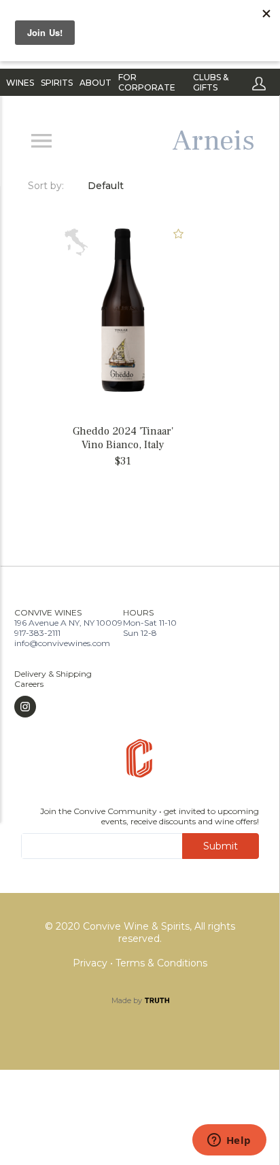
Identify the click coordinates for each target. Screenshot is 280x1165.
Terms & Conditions (161, 963)
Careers (28, 684)
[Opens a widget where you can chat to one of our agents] (229, 1141)
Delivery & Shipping (53, 674)
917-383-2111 (37, 633)
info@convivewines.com (62, 643)
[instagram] (53, 706)
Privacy (91, 963)
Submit (220, 846)
